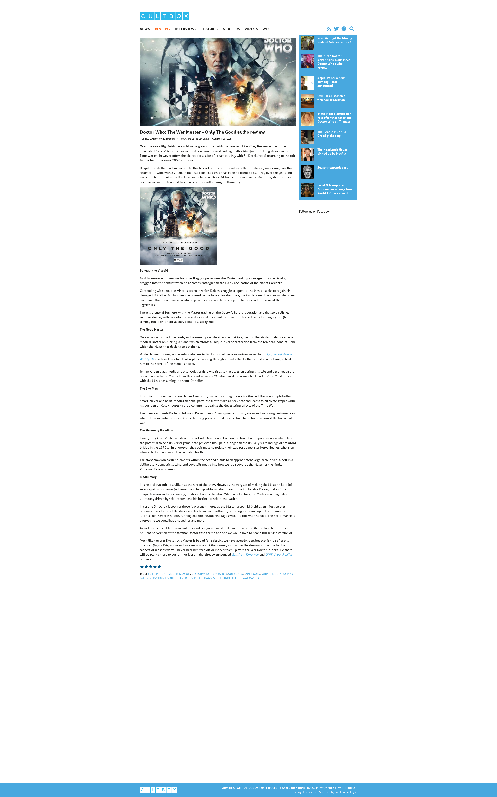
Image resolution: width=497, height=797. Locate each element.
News (145, 29)
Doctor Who (200, 574)
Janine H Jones (271, 574)
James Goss (252, 574)
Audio (216, 138)
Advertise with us (234, 788)
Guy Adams (235, 574)
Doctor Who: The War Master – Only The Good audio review (328, 43)
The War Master (248, 578)
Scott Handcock (224, 578)
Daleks (166, 574)
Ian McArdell (185, 138)
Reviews (162, 29)
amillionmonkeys (345, 792)
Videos (251, 29)
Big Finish (154, 574)
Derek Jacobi (181, 574)
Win (266, 29)
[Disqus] (218, 634)
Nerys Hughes (159, 578)
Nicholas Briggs (181, 578)
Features (210, 29)
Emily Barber (218, 574)
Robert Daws (203, 578)
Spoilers (231, 29)
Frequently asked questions (285, 788)
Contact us (256, 788)
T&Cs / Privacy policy (322, 788)
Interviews (186, 29)
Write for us (347, 788)
